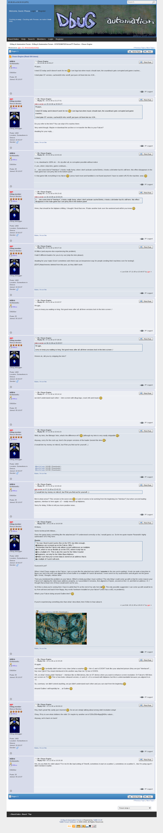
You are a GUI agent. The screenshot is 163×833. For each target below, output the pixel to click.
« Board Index (15, 814)
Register (42, 11)
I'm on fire (43, 142)
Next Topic (150, 48)
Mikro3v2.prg (39, 470)
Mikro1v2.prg (39, 466)
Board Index (13, 39)
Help (23, 39)
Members (41, 39)
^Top (29, 814)
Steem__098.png (45, 612)
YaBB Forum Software (67, 822)
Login (33, 11)
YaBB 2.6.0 (97, 820)
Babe (37, 142)
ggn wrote (38, 489)
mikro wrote (39, 104)
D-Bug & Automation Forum (20, 44)
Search (31, 39)
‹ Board (24, 814)
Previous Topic (139, 48)
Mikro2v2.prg (39, 468)
